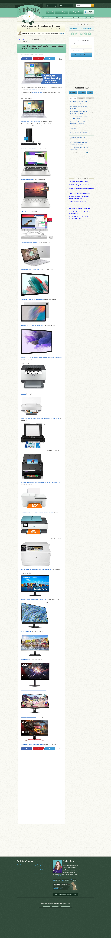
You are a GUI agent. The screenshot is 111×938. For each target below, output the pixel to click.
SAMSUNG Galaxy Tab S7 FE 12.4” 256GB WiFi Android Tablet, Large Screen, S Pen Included (41, 357)
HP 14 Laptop (23, 211)
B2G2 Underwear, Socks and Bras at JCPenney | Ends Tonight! (78, 102)
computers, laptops (33, 89)
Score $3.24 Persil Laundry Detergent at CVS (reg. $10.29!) (78, 117)
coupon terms (45, 33)
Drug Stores (65, 17)
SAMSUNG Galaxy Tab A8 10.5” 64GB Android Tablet (32, 325)
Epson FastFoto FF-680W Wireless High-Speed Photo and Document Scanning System (40, 482)
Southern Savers (29, 16)
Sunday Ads (73, 92)
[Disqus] (41, 800)
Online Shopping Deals (39, 869)
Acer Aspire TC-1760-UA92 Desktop (28, 148)
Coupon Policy (73, 28)
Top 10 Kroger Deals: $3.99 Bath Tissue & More (77, 127)
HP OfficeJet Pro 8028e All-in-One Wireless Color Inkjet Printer (36, 538)
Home (20, 39)
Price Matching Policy (87, 28)
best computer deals (37, 92)
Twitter (74, 880)
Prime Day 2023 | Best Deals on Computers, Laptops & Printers (42, 47)
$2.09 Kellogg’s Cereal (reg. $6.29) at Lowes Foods (78, 107)
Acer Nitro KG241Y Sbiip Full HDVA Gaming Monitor (32, 744)
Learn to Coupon (61, 12)
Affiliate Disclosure (65, 906)
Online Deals (81, 17)
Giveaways (20, 869)
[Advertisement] (41, 768)
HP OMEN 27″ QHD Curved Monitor (28, 717)
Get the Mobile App (52, 6)
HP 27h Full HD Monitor (26, 631)
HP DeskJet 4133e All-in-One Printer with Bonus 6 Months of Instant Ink (37, 512)
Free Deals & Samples (23, 865)
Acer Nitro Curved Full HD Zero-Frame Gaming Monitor (33, 690)
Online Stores (89, 17)
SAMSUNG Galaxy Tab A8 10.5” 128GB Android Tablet (32, 299)
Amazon (25, 39)
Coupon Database (88, 12)
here (44, 54)
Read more (60, 875)
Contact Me (57, 880)
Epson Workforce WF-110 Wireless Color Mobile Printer (34, 450)
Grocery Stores (47, 17)
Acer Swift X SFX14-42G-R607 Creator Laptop (31, 121)
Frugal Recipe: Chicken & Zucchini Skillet (78, 138)
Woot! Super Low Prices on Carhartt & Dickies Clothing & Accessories (79, 122)
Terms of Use (46, 906)
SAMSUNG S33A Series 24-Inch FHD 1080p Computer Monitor (34, 599)
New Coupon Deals (76, 12)
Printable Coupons (22, 873)
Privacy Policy (55, 906)
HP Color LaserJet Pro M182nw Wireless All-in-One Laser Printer (36, 569)
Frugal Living (73, 17)
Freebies (89, 92)
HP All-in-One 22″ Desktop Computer (29, 242)
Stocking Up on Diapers (40, 873)
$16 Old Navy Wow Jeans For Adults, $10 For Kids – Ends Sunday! (78, 112)
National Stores (56, 17)
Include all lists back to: (77, 51)
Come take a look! (57, 888)
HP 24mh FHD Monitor (25, 659)
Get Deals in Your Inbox (67, 6)
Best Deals (82, 92)
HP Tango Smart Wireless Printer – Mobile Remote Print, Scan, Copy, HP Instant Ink (40, 418)
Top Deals (50, 12)
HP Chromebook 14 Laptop (27, 179)
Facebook (67, 880)
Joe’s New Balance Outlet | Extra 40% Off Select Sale (79, 148)
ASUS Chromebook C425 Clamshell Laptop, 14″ (31, 269)
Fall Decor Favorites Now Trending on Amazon (78, 133)
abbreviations (54, 33)
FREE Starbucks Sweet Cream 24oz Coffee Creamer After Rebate (78, 143)
